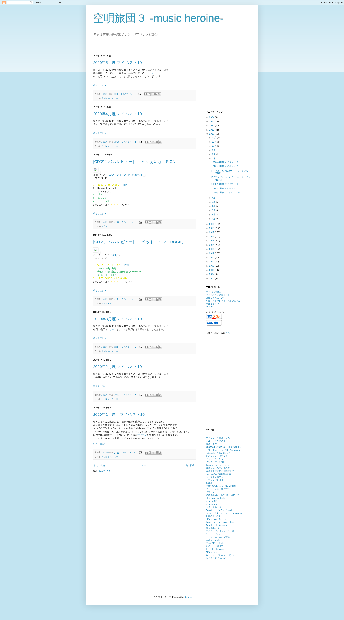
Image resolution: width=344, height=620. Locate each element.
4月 (214, 206)
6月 (214, 197)
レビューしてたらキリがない (220, 555)
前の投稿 (190, 465)
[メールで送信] (145, 94)
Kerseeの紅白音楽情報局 (218, 474)
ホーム (145, 465)
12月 (214, 137)
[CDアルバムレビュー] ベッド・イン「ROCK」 (139, 242)
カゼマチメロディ (214, 477)
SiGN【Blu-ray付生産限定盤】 (126, 174)
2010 (212, 261)
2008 (212, 270)
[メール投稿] (139, 94)
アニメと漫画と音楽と (217, 441)
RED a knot (212, 552)
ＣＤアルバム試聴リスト (218, 295)
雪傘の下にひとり (214, 543)
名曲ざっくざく (213, 540)
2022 (212, 125)
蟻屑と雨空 (211, 444)
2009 (212, 266)
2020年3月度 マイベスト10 (117, 319)
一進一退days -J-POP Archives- (223, 450)
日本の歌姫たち (213, 516)
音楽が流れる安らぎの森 (218, 468)
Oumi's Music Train (217, 465)
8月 (214, 154)
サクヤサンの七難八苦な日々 (220, 489)
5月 (214, 202)
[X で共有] (152, 94)
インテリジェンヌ (214, 459)
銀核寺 (209, 483)
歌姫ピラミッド (213, 303)
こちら (110, 329)
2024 (212, 117)
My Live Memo (213, 534)
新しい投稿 (99, 465)
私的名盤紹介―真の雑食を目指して (223, 495)
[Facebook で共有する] (155, 94)
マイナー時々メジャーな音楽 (220, 531)
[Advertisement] (228, 82)
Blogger (188, 597)
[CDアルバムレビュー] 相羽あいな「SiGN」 (136, 161)
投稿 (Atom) (104, 470)
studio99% (211, 501)
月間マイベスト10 (110, 98)
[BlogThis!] (149, 94)
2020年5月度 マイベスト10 (117, 62)
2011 (212, 257)
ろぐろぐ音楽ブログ (215, 558)
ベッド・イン (107, 303)
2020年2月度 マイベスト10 (117, 366)
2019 (212, 224)
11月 (214, 142)
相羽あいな (106, 226)
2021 (212, 130)
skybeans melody (215, 498)
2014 (212, 245)
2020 (212, 134)
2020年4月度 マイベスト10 (117, 114)
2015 (212, 240)
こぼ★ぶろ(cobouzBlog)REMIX (221, 486)
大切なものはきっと (215, 507)
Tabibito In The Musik (219, 510)
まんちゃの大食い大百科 (218, 537)
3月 (214, 210)
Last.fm (209, 307)
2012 (212, 253)
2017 (212, 232)
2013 (212, 249)
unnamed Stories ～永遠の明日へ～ (224, 447)
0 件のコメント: (128, 94)
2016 (212, 236)
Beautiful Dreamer (216, 525)
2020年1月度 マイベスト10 (119, 414)
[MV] (125, 184)
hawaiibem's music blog (220, 522)
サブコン (149, 73)
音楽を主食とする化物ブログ (220, 471)
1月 (214, 218)
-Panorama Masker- (216, 519)
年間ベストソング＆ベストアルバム (223, 301)
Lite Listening (215, 549)
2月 (214, 214)
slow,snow (211, 504)
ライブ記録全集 (213, 291)
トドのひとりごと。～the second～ (224, 513)
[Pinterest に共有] (159, 94)
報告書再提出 (212, 528)
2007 (212, 274)
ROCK (114, 255)
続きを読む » (99, 85)
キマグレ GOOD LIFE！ (217, 480)
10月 (214, 146)
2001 (212, 278)
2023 (212, 121)
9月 (214, 150)
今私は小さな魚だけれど (218, 453)
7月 (214, 158)
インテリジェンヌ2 (215, 462)
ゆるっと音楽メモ (214, 546)
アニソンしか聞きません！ (219, 438)
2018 (212, 228)
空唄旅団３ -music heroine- (158, 18)
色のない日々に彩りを (217, 456)
